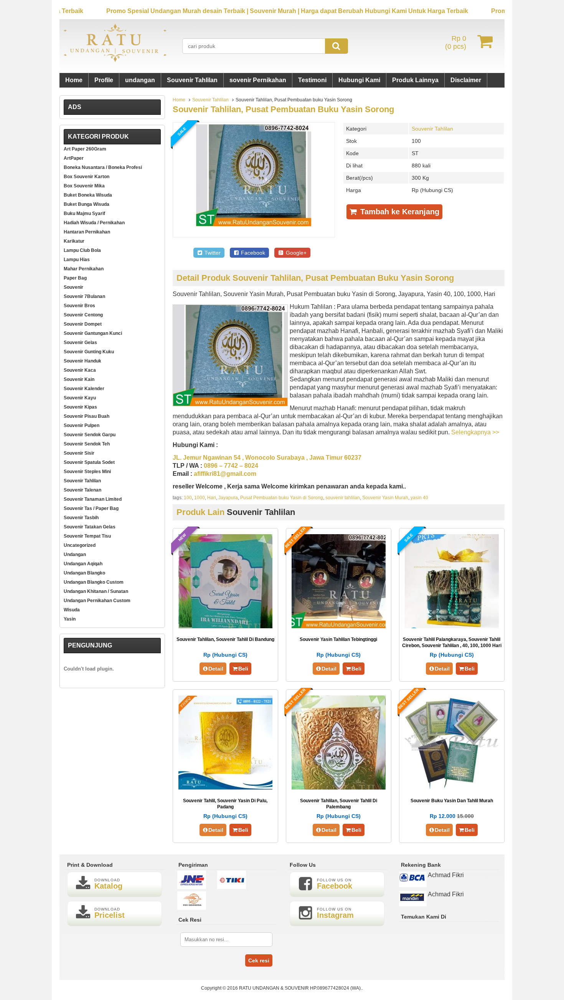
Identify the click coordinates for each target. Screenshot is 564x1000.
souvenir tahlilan (342, 497)
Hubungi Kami (359, 80)
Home (73, 80)
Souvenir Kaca (80, 370)
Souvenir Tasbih (81, 517)
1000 (199, 497)
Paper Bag (75, 278)
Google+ (295, 253)
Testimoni (312, 80)
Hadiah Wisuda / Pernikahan (94, 222)
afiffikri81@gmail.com (225, 473)
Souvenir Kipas (80, 407)
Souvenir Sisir (79, 453)
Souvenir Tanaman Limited (93, 499)
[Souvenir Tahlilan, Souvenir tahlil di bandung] (225, 626)
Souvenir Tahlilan (192, 80)
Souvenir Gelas (80, 342)
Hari (211, 497)
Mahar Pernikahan (84, 269)
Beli (243, 669)
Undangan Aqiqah (83, 563)
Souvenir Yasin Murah (385, 497)
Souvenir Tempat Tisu (87, 536)
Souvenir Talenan (82, 490)
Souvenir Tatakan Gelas (89, 527)
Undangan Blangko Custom (94, 582)
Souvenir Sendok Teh (87, 444)
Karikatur (74, 241)
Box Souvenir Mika (84, 186)
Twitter (212, 253)
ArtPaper (74, 158)
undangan (140, 80)
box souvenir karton (86, 176)
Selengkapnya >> (475, 432)
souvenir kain (79, 379)
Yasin (70, 619)
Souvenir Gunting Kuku (89, 351)
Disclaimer (465, 80)
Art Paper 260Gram (85, 149)
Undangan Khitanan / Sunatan (96, 591)
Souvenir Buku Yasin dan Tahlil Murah (452, 800)
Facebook (252, 253)
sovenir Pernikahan (257, 80)
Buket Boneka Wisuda (88, 195)
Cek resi (258, 960)
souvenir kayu (80, 398)
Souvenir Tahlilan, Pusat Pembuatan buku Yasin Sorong (283, 109)
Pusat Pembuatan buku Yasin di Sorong (281, 497)
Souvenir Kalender (84, 388)
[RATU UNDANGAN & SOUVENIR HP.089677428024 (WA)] (115, 60)
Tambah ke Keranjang (398, 211)
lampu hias (77, 259)
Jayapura (228, 497)
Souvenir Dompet (83, 324)
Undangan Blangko (84, 573)
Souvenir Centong (83, 315)
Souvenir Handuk (82, 361)
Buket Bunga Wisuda (86, 204)
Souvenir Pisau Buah (86, 416)
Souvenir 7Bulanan (84, 296)
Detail (215, 669)
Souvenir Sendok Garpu (89, 434)
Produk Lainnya (415, 80)
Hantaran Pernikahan (87, 232)
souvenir (73, 287)
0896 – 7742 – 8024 (231, 465)
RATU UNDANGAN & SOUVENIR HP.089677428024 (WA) (300, 988)
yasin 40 (419, 497)
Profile (103, 80)
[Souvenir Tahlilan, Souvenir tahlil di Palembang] (339, 787)
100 (188, 497)
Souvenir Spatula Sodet (89, 462)
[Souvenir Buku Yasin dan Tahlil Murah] (452, 787)
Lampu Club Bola (82, 250)
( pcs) (455, 42)
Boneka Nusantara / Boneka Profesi (103, 167)
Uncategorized (80, 545)
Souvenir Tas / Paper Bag (91, 508)
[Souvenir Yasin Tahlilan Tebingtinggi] (339, 626)
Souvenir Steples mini (87, 471)
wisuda (72, 610)
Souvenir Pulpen (81, 425)
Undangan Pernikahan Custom (97, 600)
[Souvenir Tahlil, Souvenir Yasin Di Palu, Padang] (225, 787)
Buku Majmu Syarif (84, 213)
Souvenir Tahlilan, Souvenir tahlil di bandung (225, 639)
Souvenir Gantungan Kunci (93, 333)
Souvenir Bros (79, 305)
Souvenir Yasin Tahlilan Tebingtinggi (338, 639)
